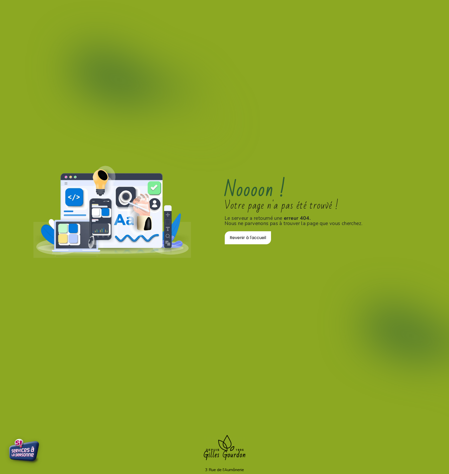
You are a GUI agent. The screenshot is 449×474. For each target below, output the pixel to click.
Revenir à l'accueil (248, 238)
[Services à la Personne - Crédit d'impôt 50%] (24, 452)
